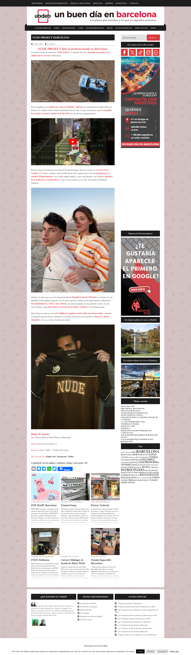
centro (124, 457)
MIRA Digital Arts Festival (133, 408)
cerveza (131, 457)
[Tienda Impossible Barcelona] (105, 541)
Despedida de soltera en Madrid (91, 616)
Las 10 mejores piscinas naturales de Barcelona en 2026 (137, 615)
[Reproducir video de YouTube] (73, 141)
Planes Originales (124, 28)
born (136, 454)
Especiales (98, 3)
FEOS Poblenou (40, 560)
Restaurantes (68, 28)
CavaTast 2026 (127, 433)
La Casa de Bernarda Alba (133, 422)
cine (137, 457)
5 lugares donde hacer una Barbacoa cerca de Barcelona (137, 635)
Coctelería (143, 457)
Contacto (133, 3)
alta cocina (125, 452)
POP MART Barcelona (44, 505)
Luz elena (46, 502)
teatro (124, 480)
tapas (156, 477)
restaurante (149, 475)
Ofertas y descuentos (80, 3)
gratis (142, 465)
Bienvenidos (37, 3)
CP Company (84, 613)
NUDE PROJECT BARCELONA (50, 37)
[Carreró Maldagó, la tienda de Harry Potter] (75, 541)
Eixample (148, 459)
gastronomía (149, 462)
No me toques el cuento (132, 415)
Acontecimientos (43, 28)
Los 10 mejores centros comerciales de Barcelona (135, 628)
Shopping (109, 3)
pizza (146, 470)
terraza (132, 480)
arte (133, 452)
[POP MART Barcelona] (45, 486)
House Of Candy (128, 426)
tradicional (143, 480)
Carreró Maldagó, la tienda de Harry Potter (73, 561)
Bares (56, 28)
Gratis (110, 28)
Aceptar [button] (140, 651)
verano (131, 482)
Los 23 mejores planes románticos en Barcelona (134, 622)
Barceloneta (127, 455)
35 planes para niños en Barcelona (130, 603)
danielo (52, 44)
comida (153, 457)
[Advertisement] (140, 191)
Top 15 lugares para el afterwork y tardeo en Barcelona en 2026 (136, 611)
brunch (142, 455)
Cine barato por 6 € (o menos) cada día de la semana (139, 418)
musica (146, 467)
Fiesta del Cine (127, 406)
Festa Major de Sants (130, 411)
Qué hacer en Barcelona (56, 3)
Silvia (103, 556)
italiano (154, 465)
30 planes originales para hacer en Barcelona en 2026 (136, 606)
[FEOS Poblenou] (45, 541)
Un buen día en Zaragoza (89, 606)
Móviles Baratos (86, 610)
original (155, 467)
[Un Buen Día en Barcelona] (95, 24)
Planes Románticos (95, 28)
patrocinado (132, 469)
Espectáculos (141, 28)
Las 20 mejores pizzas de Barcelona (137, 439)
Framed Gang (68, 505)
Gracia (135, 464)
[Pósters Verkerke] (105, 486)
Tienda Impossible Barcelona (101, 561)
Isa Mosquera (79, 502)
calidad (151, 454)
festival (134, 462)
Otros (153, 28)
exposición (125, 462)
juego (130, 467)
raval (137, 475)
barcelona (147, 451)
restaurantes (129, 477)
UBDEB (124, 482)
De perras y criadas (130, 424)
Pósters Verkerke (100, 505)
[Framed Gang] (75, 486)
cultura (125, 459)
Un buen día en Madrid (88, 603)
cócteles (135, 459)
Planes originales (140, 472)
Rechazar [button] (150, 651)
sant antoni (142, 478)
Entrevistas (121, 3)
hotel (148, 465)
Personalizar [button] (162, 651)
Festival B (125, 428)
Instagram (61, 456)
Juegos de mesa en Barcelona (134, 413)
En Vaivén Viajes (86, 619)
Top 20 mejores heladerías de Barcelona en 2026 (139, 436)
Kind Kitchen (127, 441)
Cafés (80, 28)
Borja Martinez (49, 556)
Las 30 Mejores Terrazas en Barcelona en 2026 (134, 618)
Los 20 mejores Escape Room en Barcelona (133, 625)
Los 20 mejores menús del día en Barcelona (133, 631)
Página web (51, 456)
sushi (149, 478)
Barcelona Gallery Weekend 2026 (136, 430)
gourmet (126, 464)
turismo (153, 480)
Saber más (174, 651)
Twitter (71, 456)
